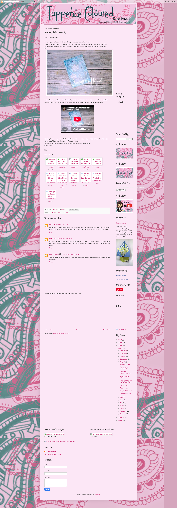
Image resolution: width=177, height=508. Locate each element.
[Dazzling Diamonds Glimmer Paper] (50, 180)
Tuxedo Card (121, 223)
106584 (97, 169)
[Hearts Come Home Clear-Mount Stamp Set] (62, 180)
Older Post (106, 330)
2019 (120, 342)
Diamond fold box (125, 393)
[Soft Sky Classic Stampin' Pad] (86, 163)
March (122, 408)
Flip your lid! (124, 385)
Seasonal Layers (67, 212)
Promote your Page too (122, 279)
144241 (50, 169)
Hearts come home (55, 212)
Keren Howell (54, 254)
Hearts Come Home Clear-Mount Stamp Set (62, 184)
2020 (120, 340)
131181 (85, 169)
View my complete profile (52, 454)
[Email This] (70, 210)
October (123, 356)
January (123, 414)
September (124, 359)
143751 (97, 183)
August (122, 362)
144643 (85, 185)
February (123, 411)
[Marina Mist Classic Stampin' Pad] (74, 163)
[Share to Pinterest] (78, 210)
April (121, 405)
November (123, 353)
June (122, 400)
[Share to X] (74, 210)
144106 (50, 201)
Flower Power (124, 388)
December (123, 350)
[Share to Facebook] (76, 210)
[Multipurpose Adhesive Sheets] (50, 196)
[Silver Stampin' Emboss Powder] (74, 180)
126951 (62, 169)
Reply (51, 232)
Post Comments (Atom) (61, 333)
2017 (120, 348)
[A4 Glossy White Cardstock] (50, 163)
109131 (74, 185)
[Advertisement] (77, 311)
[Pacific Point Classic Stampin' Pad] (62, 163)
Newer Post (48, 330)
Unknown (52, 238)
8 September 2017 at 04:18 (65, 238)
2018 (120, 345)
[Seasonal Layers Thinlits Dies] (97, 178)
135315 (50, 185)
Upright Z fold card (126, 391)
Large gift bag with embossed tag (126, 381)
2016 (120, 417)
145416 (62, 187)
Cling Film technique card (125, 372)
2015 (120, 420)
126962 (74, 169)
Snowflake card (125, 364)
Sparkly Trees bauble (124, 377)
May (121, 402)
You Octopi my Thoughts (124, 368)
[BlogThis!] (72, 210)
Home (77, 330)
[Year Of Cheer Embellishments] (86, 180)
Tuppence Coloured (121, 275)
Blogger (97, 494)
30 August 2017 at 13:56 (60, 224)
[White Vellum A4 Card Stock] (97, 163)
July (121, 397)
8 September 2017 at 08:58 (70, 254)
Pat (50, 224)
